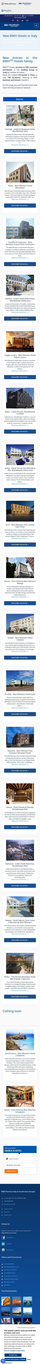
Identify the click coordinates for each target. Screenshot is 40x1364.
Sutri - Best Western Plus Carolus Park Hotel (20, 525)
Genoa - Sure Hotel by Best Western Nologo (20, 582)
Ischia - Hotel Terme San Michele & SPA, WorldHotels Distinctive (20, 469)
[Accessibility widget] (3, 1361)
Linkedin (9, 1244)
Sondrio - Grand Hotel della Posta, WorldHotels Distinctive (20, 299)
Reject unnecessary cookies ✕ (27, 1327)
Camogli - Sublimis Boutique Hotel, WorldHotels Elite (20, 130)
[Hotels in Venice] (27, 1301)
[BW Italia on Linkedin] (3, 1244)
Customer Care (17, 15)
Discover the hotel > (20, 151)
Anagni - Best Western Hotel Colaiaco (20, 638)
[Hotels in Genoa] (16, 1311)
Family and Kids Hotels (11, 1279)
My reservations (9, 15)
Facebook (10, 1237)
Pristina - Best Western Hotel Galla (20, 694)
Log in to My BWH (29, 15)
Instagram (10, 1250)
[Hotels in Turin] (5, 1311)
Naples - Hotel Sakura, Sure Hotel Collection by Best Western (20, 921)
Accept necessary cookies (15, 1359)
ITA (27, 20)
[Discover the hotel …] (20, 145)
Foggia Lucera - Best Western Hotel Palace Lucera (20, 356)
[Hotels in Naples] (27, 1311)
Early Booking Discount (11, 1267)
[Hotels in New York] (16, 1322)
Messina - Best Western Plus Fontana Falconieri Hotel (20, 751)
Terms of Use (8, 1209)
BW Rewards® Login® (20, 17)
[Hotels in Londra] (5, 1322)
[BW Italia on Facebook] (3, 1237)
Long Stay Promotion (10, 1276)
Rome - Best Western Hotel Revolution (20, 186)
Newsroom (7, 1215)
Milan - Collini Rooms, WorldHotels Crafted (20, 412)
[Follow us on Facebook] (13, 20)
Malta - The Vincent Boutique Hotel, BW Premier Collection (20, 977)
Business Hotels (9, 1282)
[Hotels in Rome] (5, 1301)
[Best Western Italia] (11, 25)
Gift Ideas (7, 1285)
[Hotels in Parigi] (27, 1322)
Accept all (13, 1355)
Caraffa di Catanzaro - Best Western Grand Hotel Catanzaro (20, 243)
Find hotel (11, 1171)
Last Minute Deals (9, 1273)
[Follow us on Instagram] (17, 20)
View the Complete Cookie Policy (14, 1351)
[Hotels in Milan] (16, 1301)
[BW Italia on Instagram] (3, 1250)
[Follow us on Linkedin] (22, 20)
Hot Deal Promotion (10, 1270)
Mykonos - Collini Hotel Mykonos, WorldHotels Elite (20, 864)
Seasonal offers (9, 1264)
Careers (6, 1212)
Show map (26, 99)
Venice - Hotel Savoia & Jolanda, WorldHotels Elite (20, 808)
